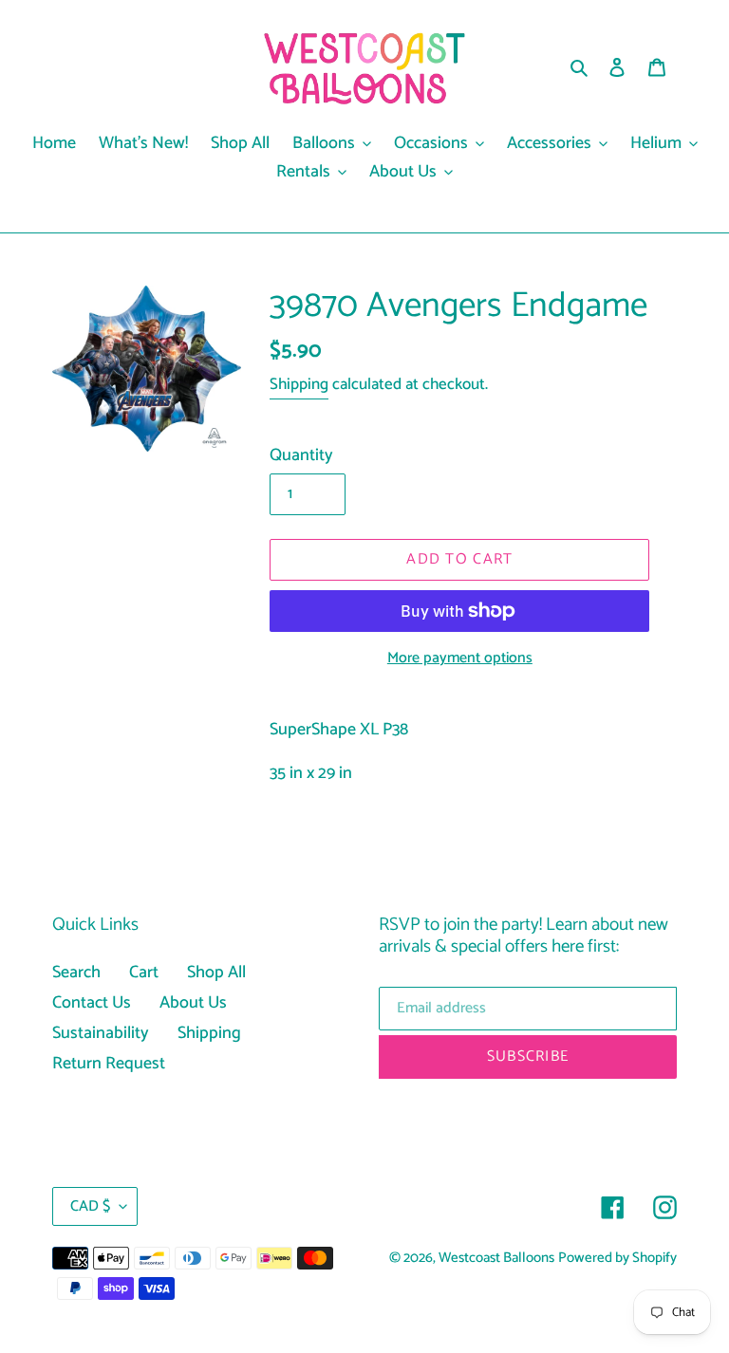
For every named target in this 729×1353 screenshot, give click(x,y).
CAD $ (90, 1206)
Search (76, 972)
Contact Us (91, 1003)
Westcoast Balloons (496, 1258)
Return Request (108, 1063)
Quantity (301, 456)
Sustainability (100, 1033)
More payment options (460, 658)
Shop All (216, 972)
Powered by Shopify (617, 1258)
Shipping (299, 384)
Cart (144, 972)
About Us (193, 1003)
